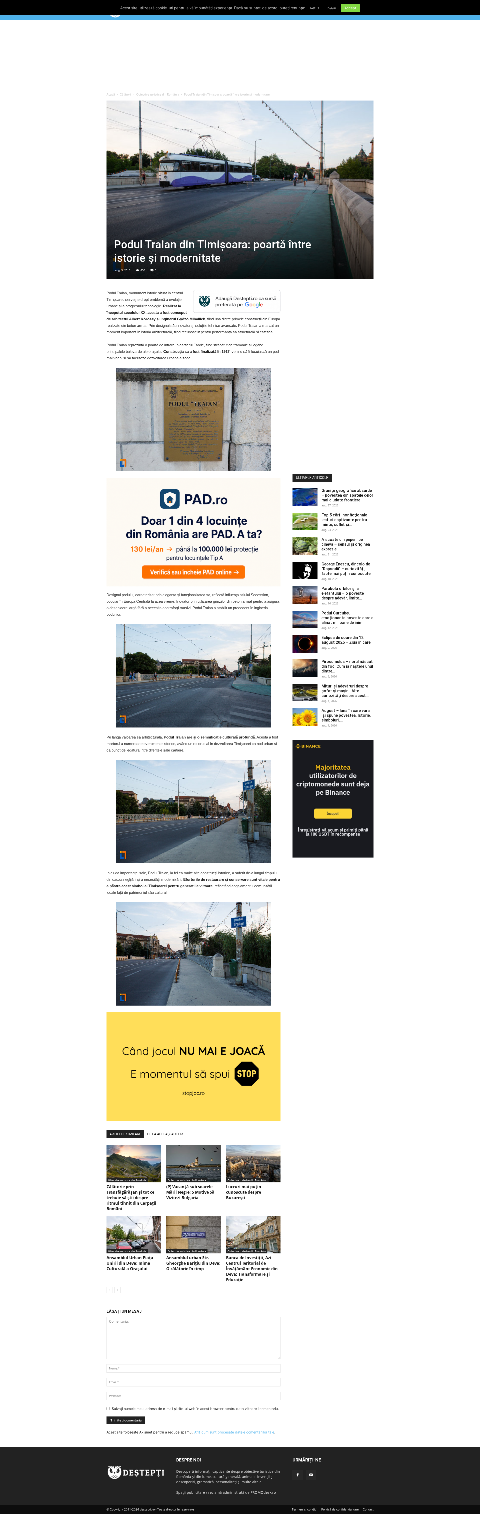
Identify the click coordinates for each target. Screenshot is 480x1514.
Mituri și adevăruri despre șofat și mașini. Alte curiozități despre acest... (345, 691)
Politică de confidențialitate (340, 1509)
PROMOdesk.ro (263, 1492)
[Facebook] (297, 1475)
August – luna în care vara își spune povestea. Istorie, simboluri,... (346, 715)
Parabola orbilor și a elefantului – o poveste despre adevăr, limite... (343, 593)
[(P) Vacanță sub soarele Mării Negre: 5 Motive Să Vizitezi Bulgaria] (193, 1163)
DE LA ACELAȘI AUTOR (165, 1134)
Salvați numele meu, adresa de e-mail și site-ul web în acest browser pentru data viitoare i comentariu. (195, 1408)
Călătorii (126, 94)
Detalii (332, 8)
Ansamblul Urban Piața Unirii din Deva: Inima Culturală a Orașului (129, 1263)
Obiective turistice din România (157, 94)
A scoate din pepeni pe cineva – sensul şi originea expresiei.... (346, 544)
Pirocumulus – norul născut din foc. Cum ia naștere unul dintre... (347, 666)
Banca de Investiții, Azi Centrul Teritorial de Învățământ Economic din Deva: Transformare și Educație (252, 1268)
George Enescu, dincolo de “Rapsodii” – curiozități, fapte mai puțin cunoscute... (348, 569)
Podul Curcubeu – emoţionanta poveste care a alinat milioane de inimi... (348, 618)
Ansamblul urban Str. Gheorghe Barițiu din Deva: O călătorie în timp (193, 1263)
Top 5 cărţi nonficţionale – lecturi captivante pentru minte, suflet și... (346, 520)
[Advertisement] (240, 57)
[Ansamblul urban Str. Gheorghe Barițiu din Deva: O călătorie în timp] (193, 1234)
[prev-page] (109, 1290)
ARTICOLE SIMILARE (125, 1134)
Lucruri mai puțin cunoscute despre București (243, 1192)
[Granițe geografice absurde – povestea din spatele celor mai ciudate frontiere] (305, 497)
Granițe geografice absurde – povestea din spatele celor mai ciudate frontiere (347, 495)
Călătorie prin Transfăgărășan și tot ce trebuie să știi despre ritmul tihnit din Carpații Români (131, 1197)
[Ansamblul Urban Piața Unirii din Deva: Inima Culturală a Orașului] (133, 1234)
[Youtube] (311, 1475)
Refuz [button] (314, 8)
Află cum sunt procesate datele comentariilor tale (234, 1432)
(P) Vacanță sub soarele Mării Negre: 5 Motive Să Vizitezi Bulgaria (190, 1192)
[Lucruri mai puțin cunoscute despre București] (253, 1163)
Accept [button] (350, 8)
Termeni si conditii (304, 1509)
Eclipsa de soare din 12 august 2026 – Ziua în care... (348, 640)
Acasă (110, 94)
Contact (368, 1509)
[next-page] (117, 1290)
